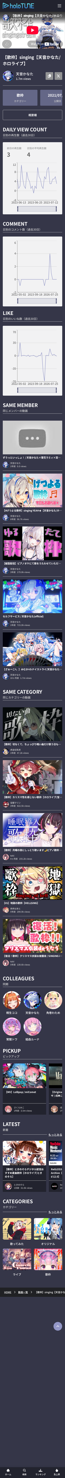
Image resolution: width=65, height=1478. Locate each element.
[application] (32, 187)
